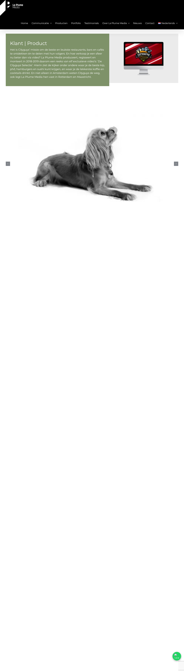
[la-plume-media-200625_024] (92, 163)
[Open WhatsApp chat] (176, 656)
